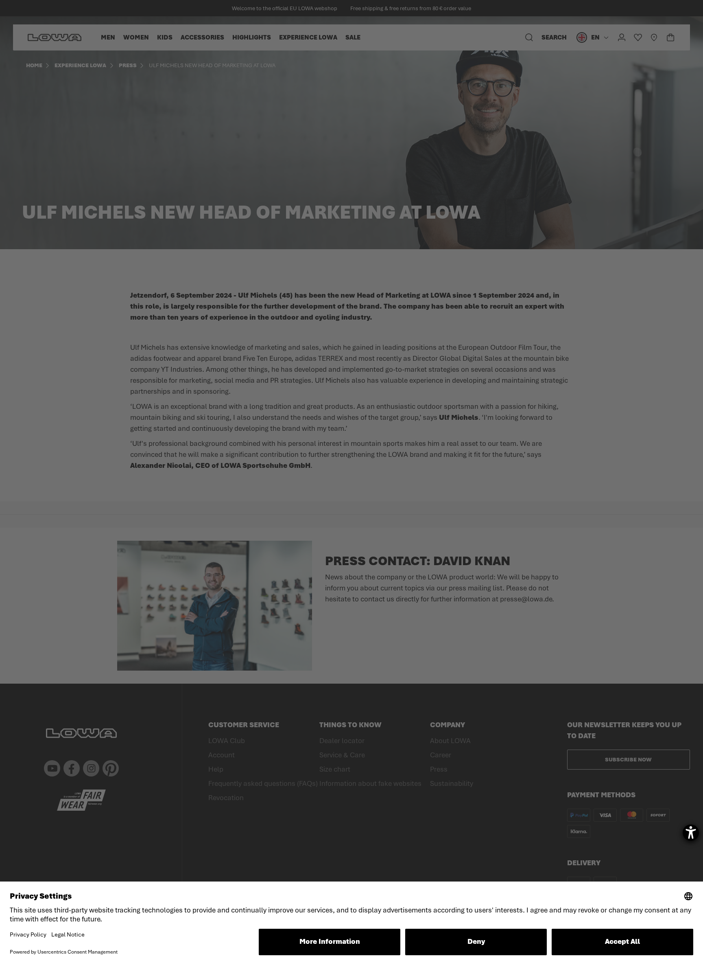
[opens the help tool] (691, 833)
